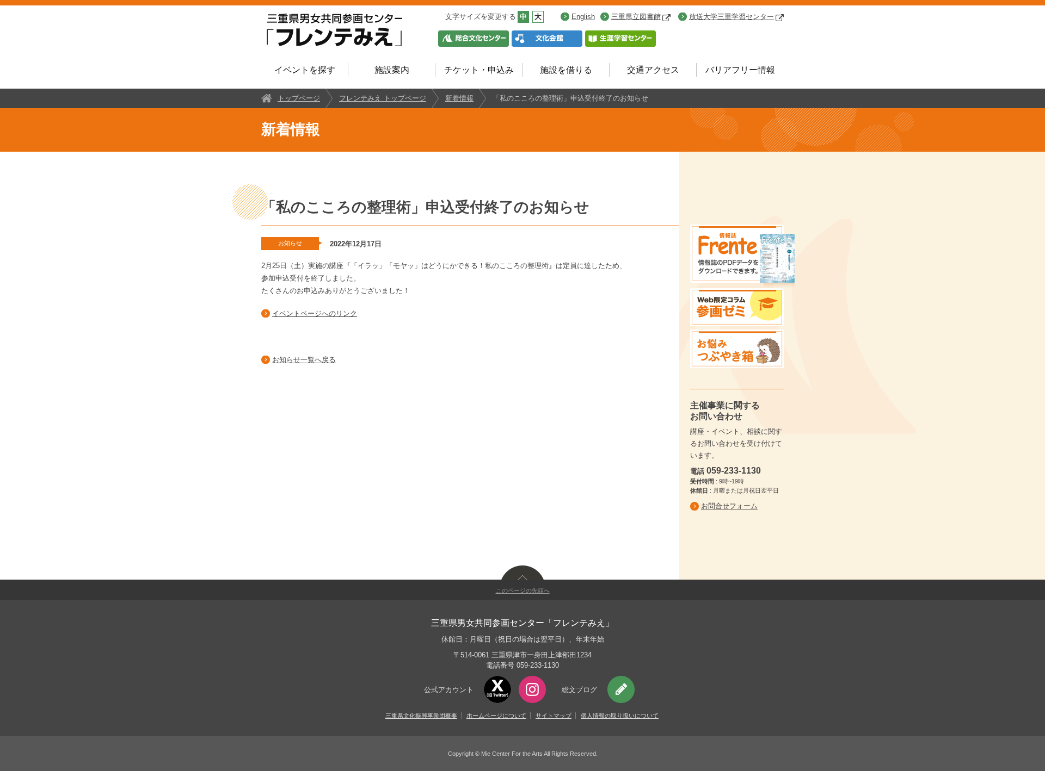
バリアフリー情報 (740, 69)
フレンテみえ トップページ (382, 98)
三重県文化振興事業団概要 (421, 715)
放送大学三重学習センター (731, 17)
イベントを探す (304, 69)
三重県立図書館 (636, 17)
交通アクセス (653, 69)
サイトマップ (553, 715)
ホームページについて (496, 715)
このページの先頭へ (523, 590)
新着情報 (459, 98)
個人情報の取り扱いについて (620, 715)
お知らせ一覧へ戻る (304, 360)
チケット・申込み (479, 69)
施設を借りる (566, 69)
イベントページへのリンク (314, 313)
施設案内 (391, 69)
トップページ (299, 98)
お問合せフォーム (729, 506)
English (583, 17)
